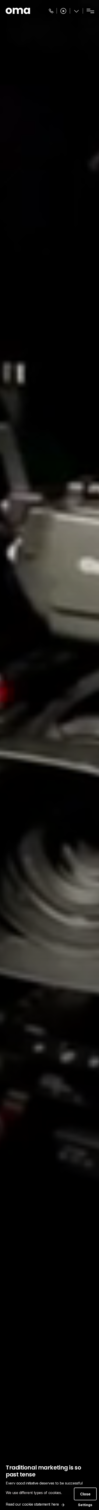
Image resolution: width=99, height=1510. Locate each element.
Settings (85, 1505)
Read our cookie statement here (32, 1504)
